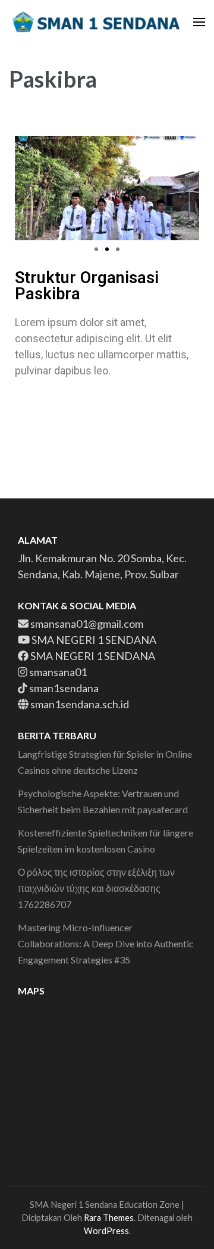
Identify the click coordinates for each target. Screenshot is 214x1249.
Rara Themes (109, 1218)
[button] (28, 188)
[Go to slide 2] (107, 249)
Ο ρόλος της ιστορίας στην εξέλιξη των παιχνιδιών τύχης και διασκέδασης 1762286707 (96, 888)
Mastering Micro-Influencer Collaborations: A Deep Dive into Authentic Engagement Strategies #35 (106, 943)
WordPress (106, 1231)
